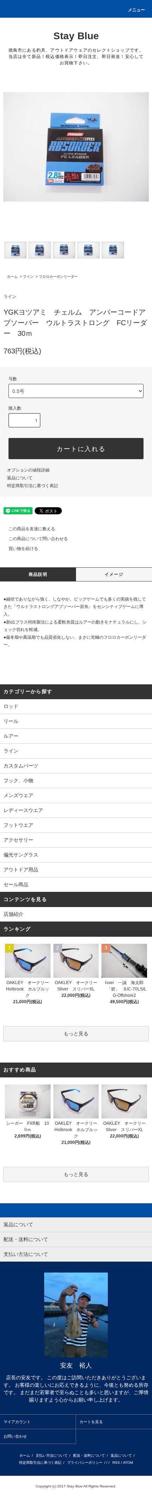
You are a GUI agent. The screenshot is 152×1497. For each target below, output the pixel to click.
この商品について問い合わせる (38, 538)
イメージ (114, 574)
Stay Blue (76, 35)
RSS (116, 1462)
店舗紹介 (13, 914)
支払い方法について (52, 1455)
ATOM (128, 1462)
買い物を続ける (23, 548)
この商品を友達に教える (31, 528)
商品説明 (38, 574)
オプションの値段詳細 (28, 470)
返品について (20, 477)
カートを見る (91, 1422)
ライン (28, 277)
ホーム (12, 277)
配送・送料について (89, 1455)
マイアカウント (17, 1422)
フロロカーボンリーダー (58, 277)
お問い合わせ (15, 1436)
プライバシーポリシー (85, 1462)
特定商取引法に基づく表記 (32, 485)
